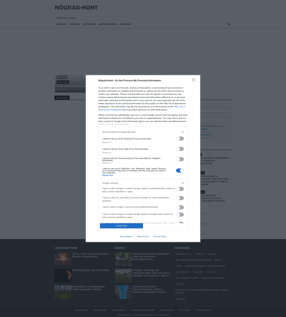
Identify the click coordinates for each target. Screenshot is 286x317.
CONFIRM (121, 226)
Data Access (143, 236)
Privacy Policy (159, 236)
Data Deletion (126, 236)
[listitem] (143, 132)
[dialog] (143, 158)
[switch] (180, 139)
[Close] (194, 81)
